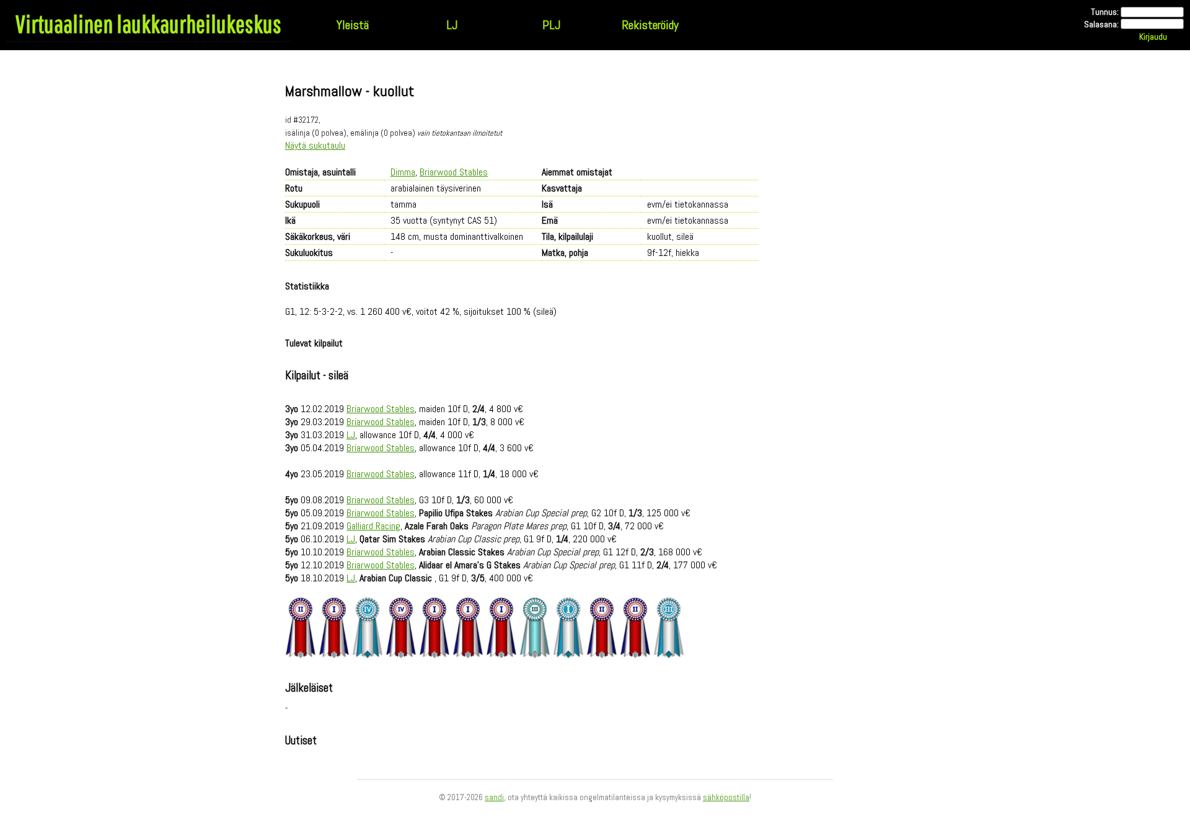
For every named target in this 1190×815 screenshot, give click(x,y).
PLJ (551, 25)
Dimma (402, 171)
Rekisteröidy (650, 25)
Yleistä (353, 25)
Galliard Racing (373, 525)
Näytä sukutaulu (315, 145)
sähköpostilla (726, 797)
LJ (451, 25)
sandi (494, 797)
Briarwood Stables (454, 171)
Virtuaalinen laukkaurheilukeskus (148, 23)
